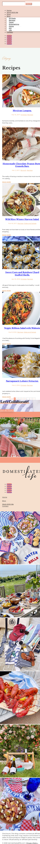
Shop (9, 14)
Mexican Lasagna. (22, 110)
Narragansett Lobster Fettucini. (22, 381)
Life (10, 30)
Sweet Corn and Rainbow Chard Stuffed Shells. (22, 273)
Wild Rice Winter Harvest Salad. (22, 219)
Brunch (23, 170)
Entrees (24, 115)
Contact (10, 32)
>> (34, 399)
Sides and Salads (30, 223)
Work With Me (12, 12)
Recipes (30, 115)
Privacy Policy (32, 843)
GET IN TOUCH (7, 410)
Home (9, 10)
